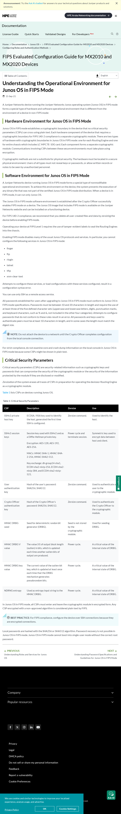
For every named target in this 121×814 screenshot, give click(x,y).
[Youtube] (38, 727)
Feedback (14, 769)
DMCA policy (16, 756)
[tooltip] (97, 76)
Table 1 (6, 392)
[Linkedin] (31, 727)
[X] (17, 727)
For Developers (83, 34)
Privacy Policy (12, 809)
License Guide (10, 34)
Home (6, 44)
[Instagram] (24, 727)
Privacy (13, 744)
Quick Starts (32, 34)
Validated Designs (55, 34)
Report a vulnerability (20, 775)
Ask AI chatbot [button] (36, 3)
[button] (111, 795)
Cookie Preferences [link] (19, 781)
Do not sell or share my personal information (33, 762)
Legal (11, 750)
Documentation (14, 25)
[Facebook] (10, 727)
